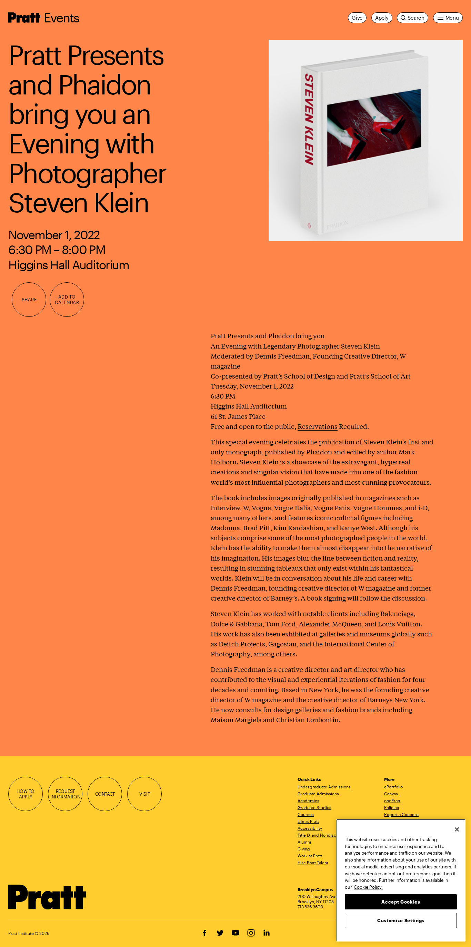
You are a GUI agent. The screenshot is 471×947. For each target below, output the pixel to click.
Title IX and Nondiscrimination (326, 835)
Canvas (391, 793)
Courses (306, 814)
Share (29, 299)
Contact (105, 793)
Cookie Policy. (368, 886)
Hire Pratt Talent (313, 862)
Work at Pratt (310, 855)
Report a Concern (401, 814)
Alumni (304, 841)
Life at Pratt (308, 821)
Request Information (65, 793)
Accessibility (310, 828)
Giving (304, 848)
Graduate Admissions (318, 793)
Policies (391, 807)
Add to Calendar (67, 299)
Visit (144, 793)
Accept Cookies (400, 901)
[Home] (47, 897)
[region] (400, 880)
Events (61, 17)
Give (357, 17)
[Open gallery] (366, 140)
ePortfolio (393, 786)
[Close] (456, 829)
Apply (382, 17)
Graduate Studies (314, 807)
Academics (308, 800)
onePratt (392, 800)
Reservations (318, 426)
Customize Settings (400, 920)
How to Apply (25, 793)
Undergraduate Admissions (324, 786)
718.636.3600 (310, 906)
